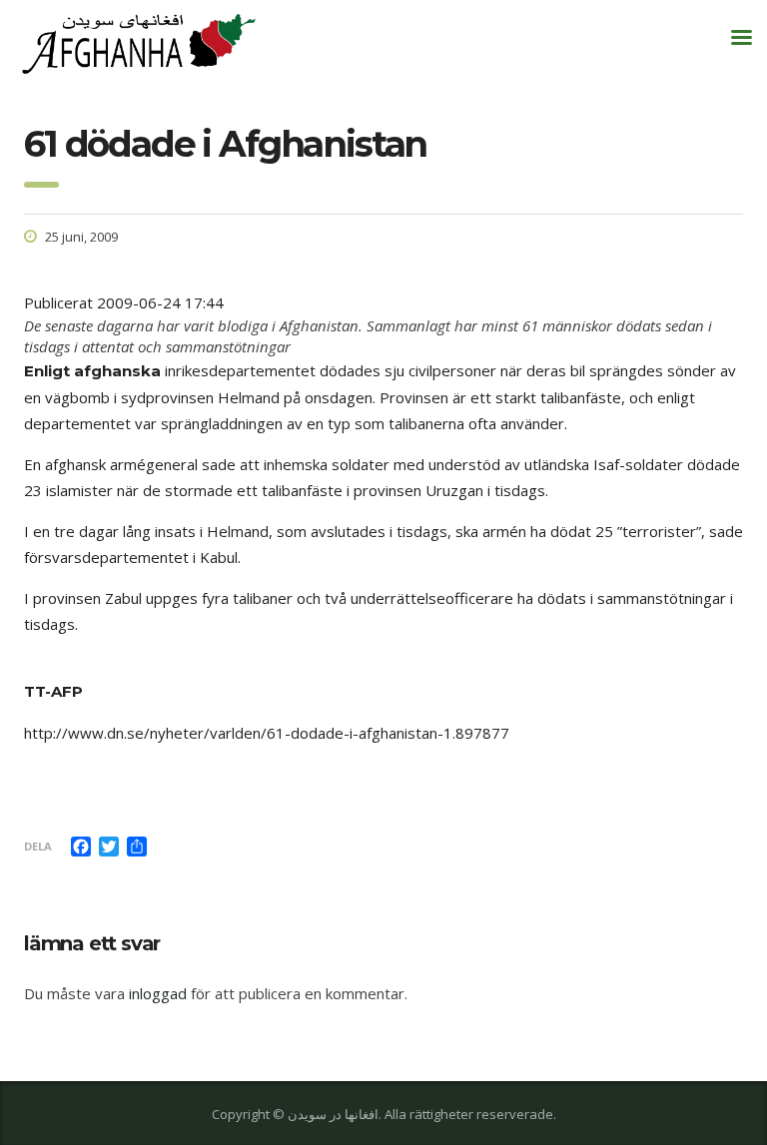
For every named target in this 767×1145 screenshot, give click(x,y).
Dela (38, 846)
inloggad (158, 993)
